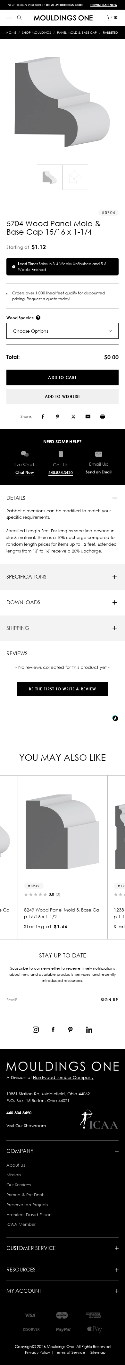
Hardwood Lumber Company (63, 1077)
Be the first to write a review (62, 689)
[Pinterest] (58, 416)
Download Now (103, 5)
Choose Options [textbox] (30, 331)
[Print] (102, 416)
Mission (13, 1174)
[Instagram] (36, 1030)
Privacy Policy (37, 1352)
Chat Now (24, 472)
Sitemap (97, 1352)
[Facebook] (43, 416)
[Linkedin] (89, 1030)
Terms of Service (70, 1352)
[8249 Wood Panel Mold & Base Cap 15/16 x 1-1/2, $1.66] (62, 831)
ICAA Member (21, 1224)
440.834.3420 (60, 472)
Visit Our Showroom (26, 1125)
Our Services (18, 1184)
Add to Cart (62, 377)
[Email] (87, 416)
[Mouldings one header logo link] (63, 18)
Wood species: (20, 317)
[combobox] (62, 331)
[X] (73, 416)
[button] (62, 686)
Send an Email (99, 472)
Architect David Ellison (29, 1214)
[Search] (19, 18)
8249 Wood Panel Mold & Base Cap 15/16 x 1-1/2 (61, 913)
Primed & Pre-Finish (25, 1194)
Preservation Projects (27, 1204)
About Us (15, 1165)
